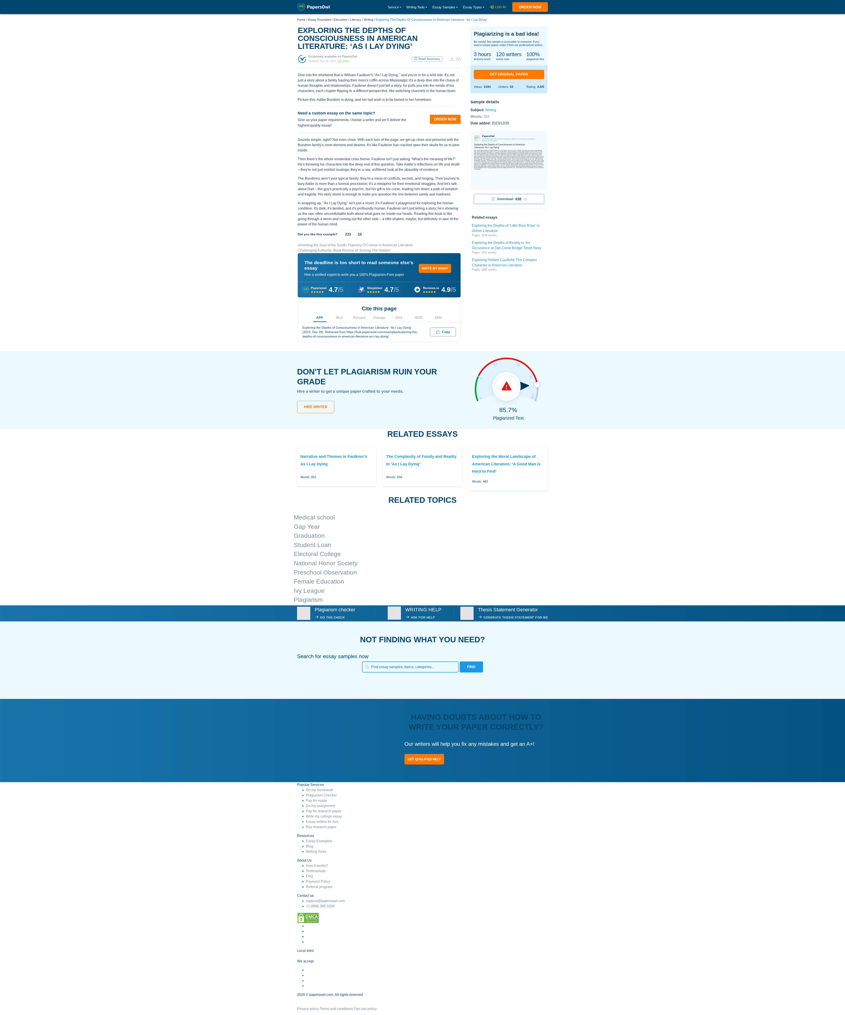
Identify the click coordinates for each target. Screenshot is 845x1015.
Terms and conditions (336, 1009)
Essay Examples (319, 19)
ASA (398, 317)
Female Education (319, 581)
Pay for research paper (323, 811)
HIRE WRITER (315, 407)
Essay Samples (443, 7)
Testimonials (315, 871)
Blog (309, 846)
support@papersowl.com (325, 901)
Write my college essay (324, 816)
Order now (530, 7)
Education (340, 19)
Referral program (319, 887)
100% (533, 54)
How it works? (317, 866)
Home (301, 19)
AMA (438, 317)
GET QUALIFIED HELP (424, 759)
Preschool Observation (325, 572)
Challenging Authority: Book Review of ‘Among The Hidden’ (344, 250)
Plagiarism (308, 599)
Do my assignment (320, 806)
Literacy (355, 19)
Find (471, 667)
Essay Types (472, 7)
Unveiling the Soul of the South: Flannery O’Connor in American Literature (355, 245)
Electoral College (317, 554)
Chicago (379, 317)
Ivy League (309, 590)
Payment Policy (318, 881)
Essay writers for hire (322, 821)
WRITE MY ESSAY (435, 268)
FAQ (309, 876)
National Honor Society (326, 563)
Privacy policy (308, 1009)
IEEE (418, 317)
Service (393, 7)
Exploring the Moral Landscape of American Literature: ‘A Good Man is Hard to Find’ (506, 463)
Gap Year (307, 526)
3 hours (482, 54)
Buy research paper (321, 827)
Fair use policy (365, 1009)
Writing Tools (415, 7)
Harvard (359, 317)
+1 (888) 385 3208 (320, 906)
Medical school (314, 517)
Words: (479, 116)
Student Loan (312, 545)
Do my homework (319, 790)
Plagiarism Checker (321, 795)
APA (319, 317)
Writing (368, 19)
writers (509, 54)
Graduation (309, 535)
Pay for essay (316, 800)
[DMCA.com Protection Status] (308, 917)
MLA (339, 317)
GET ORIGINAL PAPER (509, 74)
